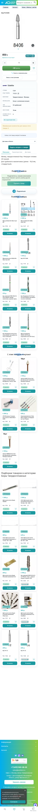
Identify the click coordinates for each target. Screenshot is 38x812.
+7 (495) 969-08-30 (19, 767)
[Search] (35, 2)
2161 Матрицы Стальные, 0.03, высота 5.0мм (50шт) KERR (9, 418)
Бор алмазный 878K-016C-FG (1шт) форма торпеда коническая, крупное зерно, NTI (10, 297)
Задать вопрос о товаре (19, 147)
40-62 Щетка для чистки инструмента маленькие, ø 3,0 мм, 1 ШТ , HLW (9, 539)
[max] (19, 755)
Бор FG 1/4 (23, 650)
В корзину (10, 233)
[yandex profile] (19, 761)
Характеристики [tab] (17, 152)
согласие (4, 798)
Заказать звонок (19, 782)
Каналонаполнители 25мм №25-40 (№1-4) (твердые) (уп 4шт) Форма (27, 418)
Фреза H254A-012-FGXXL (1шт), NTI (27, 221)
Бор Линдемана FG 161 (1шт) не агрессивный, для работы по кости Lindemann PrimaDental (28, 297)
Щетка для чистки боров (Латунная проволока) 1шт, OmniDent (27, 614)
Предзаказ (24, 584)
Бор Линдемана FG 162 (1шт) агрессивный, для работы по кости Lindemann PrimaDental (10, 335)
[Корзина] (24, 809)
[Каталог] (2, 3)
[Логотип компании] (10, 3)
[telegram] (15, 755)
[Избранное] (14, 809)
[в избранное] (15, 229)
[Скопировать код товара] (18, 93)
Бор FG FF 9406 (24, 258)
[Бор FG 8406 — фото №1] (18, 31)
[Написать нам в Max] (35, 805)
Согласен (13, 802)
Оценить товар (19, 183)
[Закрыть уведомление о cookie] (25, 790)
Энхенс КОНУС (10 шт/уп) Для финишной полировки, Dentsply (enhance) (28, 380)
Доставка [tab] (28, 152)
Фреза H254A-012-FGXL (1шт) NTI (10, 221)
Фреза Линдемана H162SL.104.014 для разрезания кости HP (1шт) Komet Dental (27, 335)
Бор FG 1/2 (5, 650)
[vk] (22, 755)
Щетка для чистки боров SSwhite (9, 501)
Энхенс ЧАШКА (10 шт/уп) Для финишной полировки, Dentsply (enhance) (9, 455)
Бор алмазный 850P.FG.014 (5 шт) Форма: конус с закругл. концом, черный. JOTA (28, 577)
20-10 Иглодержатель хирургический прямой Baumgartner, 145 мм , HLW (9, 380)
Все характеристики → (10, 120)
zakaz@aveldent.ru (19, 770)
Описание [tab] (6, 152)
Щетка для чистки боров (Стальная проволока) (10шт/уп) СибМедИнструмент (9, 614)
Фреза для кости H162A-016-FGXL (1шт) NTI (10, 259)
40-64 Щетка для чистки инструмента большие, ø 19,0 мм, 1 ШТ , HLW (27, 502)
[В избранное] (33, 68)
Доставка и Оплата (8, 141)
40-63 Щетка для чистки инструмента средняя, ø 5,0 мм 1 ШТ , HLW (28, 539)
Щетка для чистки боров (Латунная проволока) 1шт (9, 576)
